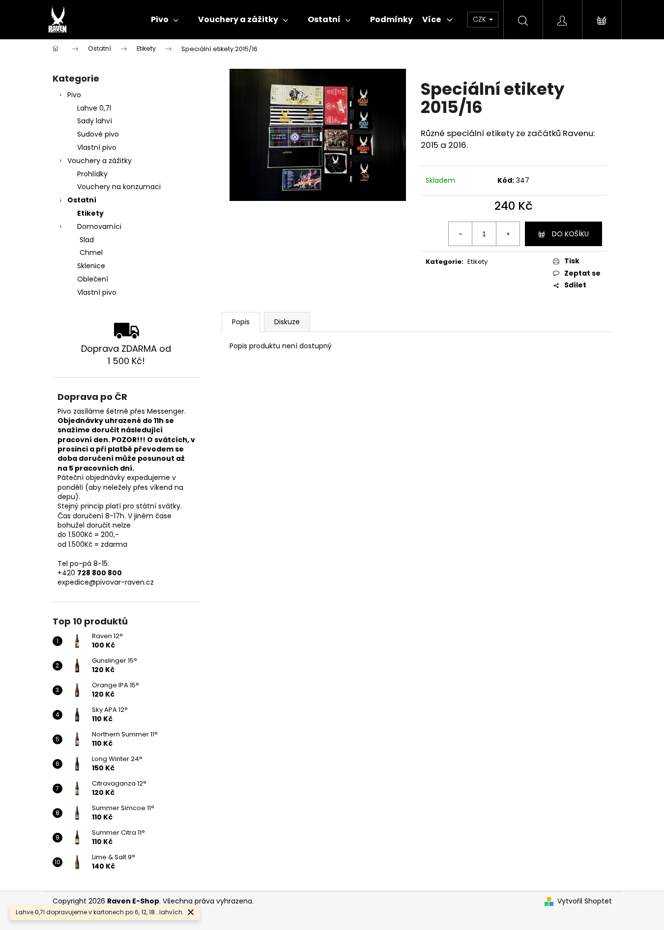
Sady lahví (94, 121)
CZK (480, 19)
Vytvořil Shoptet (584, 901)
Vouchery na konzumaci (119, 187)
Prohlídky (92, 174)
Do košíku (570, 234)
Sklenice (91, 266)
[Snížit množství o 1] (460, 234)
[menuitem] (164, 19)
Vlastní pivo (96, 147)
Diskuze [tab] (287, 322)
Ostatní (81, 200)
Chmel (91, 252)
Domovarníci (99, 226)
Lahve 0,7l (94, 108)
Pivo (74, 95)
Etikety (90, 213)
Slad (87, 240)
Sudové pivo (98, 134)
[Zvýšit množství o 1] (508, 234)
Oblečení (92, 279)
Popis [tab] (241, 322)
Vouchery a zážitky (99, 161)
